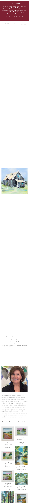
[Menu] (25, 24)
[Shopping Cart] (22, 24)
